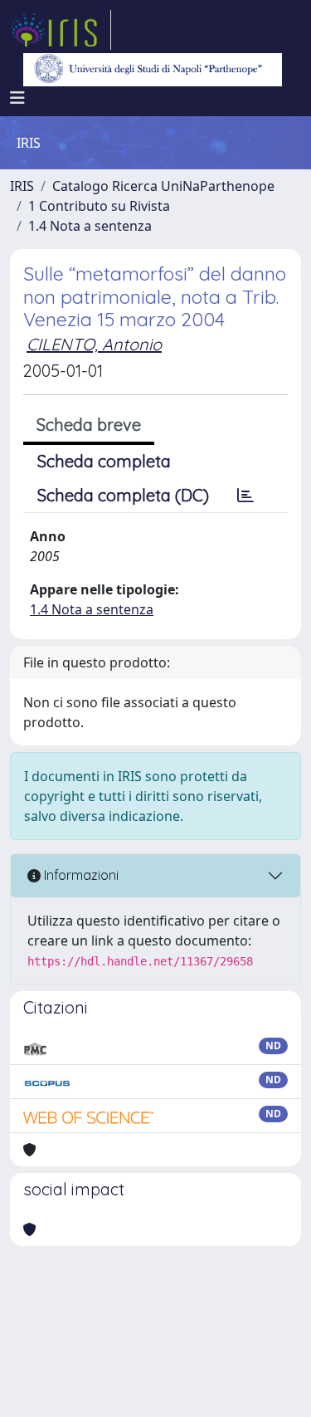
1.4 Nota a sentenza (90, 226)
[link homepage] (60, 30)
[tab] (245, 495)
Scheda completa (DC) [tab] (123, 495)
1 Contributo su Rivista (99, 206)
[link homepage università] (152, 70)
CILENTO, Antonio (94, 344)
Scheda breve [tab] (88, 424)
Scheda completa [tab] (104, 461)
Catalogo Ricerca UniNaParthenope (163, 186)
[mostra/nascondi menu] (17, 98)
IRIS (22, 186)
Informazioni (80, 875)
